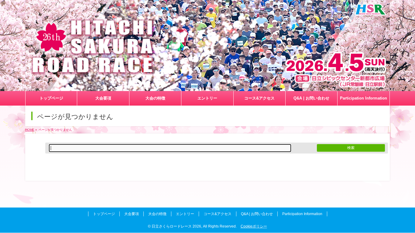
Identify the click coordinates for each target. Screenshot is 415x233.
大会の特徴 (157, 214)
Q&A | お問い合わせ (257, 214)
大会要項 (131, 214)
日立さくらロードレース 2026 (176, 226)
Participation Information (302, 214)
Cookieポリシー (254, 226)
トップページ (104, 214)
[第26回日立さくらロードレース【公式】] (207, 87)
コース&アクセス (218, 214)
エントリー (185, 214)
